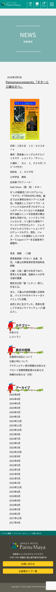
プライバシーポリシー (21, 533)
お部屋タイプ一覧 (28, 571)
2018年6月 (14, 500)
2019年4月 (14, 491)
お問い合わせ (36, 533)
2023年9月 (14, 434)
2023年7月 (14, 438)
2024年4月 (14, 407)
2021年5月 (14, 478)
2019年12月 (15, 487)
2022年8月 (14, 460)
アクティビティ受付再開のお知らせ (27, 365)
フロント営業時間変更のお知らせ (26, 370)
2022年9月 (14, 456)
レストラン (15, 336)
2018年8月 (14, 496)
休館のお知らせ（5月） (21, 374)
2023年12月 (15, 421)
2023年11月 (15, 425)
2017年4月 (14, 522)
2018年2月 (14, 513)
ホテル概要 (7, 533)
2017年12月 (15, 518)
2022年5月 (14, 465)
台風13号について (18, 361)
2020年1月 (14, 482)
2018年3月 (14, 509)
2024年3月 (14, 412)
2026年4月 (14, 399)
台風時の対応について (20, 356)
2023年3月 (14, 447)
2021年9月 (14, 474)
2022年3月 (14, 469)
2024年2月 (14, 416)
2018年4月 (14, 505)
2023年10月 (15, 430)
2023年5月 (14, 443)
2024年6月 (14, 403)
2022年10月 (15, 452)
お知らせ (14, 332)
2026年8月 (14, 394)
